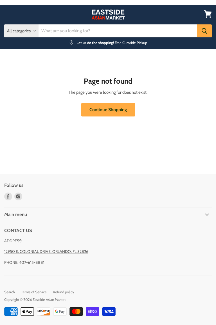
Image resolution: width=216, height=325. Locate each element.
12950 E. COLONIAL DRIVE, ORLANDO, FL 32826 (46, 251)
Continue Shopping (108, 109)
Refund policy (63, 292)
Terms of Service (34, 292)
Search (9, 292)
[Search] (204, 30)
